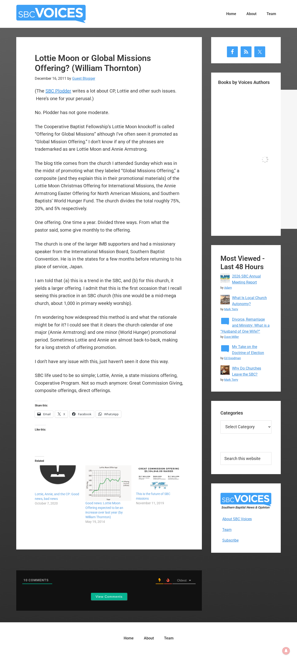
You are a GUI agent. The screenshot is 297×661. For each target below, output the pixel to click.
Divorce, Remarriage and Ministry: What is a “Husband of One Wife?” (245, 325)
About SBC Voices (237, 519)
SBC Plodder (58, 91)
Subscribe (230, 540)
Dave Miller (231, 336)
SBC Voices (51, 14)
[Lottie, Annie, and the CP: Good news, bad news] (58, 478)
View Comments (109, 596)
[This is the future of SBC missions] (159, 478)
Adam (228, 287)
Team (227, 529)
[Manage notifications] (286, 651)
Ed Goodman (232, 358)
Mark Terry (231, 309)
